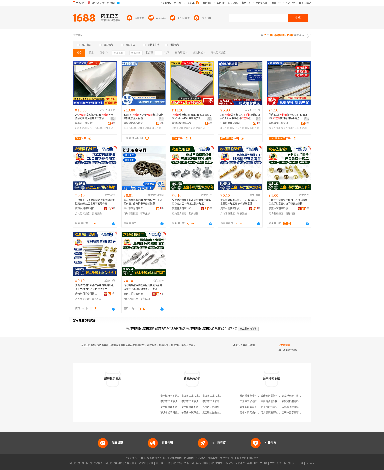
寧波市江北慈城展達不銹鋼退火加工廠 (222, 395)
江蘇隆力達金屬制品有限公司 (231, 123)
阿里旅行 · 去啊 (181, 463)
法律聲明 (189, 458)
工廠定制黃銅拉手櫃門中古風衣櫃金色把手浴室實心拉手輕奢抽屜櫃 (288, 202)
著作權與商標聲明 (172, 458)
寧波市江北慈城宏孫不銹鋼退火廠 (199, 401)
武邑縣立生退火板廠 (213, 412)
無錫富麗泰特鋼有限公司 (135, 123)
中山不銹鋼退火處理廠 (255, 345)
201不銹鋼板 (96, 128)
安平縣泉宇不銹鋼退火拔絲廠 (176, 395)
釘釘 (279, 463)
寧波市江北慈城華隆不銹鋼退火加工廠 (201, 395)
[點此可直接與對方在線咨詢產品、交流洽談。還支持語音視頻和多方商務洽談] (113, 224)
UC (256, 463)
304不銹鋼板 (82, 128)
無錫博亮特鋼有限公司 (280, 123)
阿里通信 (240, 463)
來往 (272, 463)
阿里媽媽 (196, 463)
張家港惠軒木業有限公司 (295, 395)
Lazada (310, 463)
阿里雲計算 (217, 463)
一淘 (167, 463)
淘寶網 (142, 463)
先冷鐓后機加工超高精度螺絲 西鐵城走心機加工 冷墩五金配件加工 (191, 202)
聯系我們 (241, 458)
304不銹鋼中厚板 (181, 128)
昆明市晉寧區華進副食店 (295, 412)
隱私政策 (213, 458)
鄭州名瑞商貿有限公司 (252, 407)
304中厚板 (197, 128)
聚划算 (159, 463)
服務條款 (201, 458)
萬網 (249, 463)
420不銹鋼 (274, 128)
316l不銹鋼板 (242, 128)
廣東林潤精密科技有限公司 (86, 208)
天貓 (151, 463)
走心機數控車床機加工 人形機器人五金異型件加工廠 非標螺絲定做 (239, 202)
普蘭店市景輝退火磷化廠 (194, 412)
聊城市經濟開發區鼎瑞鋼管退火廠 (178, 412)
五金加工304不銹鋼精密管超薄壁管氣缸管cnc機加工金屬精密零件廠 (95, 202)
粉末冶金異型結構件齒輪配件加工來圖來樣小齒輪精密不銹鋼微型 (143, 202)
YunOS (229, 463)
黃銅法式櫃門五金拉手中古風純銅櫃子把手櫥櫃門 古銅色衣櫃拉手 (94, 287)
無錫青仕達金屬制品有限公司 (86, 123)
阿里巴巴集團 (76, 463)
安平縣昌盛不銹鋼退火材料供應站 (178, 407)
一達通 (299, 463)
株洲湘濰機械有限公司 (252, 395)
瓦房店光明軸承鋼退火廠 (215, 407)
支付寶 (263, 463)
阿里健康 (289, 463)
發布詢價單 (284, 345)
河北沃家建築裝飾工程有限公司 (277, 412)
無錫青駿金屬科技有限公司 (183, 123)
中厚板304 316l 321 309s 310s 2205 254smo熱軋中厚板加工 (191, 116)
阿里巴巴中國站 (113, 463)
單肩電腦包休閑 (269, 401)
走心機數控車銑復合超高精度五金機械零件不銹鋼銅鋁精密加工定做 (143, 287)
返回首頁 (232, 328)
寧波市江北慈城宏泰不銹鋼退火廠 (178, 401)
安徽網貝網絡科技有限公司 (296, 401)
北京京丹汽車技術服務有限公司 (277, 407)
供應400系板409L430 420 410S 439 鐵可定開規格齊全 (288, 116)
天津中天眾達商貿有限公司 (254, 401)
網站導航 (253, 458)
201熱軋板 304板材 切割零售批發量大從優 (143, 116)
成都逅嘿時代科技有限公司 (296, 407)
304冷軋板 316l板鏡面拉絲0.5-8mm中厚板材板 (240, 116)
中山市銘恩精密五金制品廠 (135, 208)
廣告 (113, 118)
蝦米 (205, 463)
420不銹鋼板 (288, 128)
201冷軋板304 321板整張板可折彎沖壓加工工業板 (94, 116)
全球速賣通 (131, 463)
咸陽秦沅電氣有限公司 (273, 395)
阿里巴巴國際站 (94, 463)
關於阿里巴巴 (227, 458)
